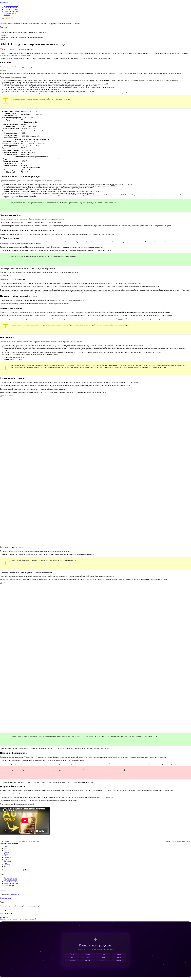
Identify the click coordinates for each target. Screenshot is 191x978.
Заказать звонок (5, 898)
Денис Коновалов (18, 49)
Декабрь (118, 960)
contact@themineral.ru (12, 895)
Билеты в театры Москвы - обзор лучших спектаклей (18, 919)
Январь (72, 954)
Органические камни (11, 6)
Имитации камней (10, 13)
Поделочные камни (10, 7)
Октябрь (87, 960)
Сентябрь (72, 960)
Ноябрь (103, 960)
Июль (103, 957)
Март (103, 954)
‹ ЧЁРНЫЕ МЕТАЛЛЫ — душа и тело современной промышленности (19, 841)
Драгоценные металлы (62, 303)
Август (119, 957)
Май (72, 957)
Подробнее (3, 27)
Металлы (7, 15)
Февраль (87, 954)
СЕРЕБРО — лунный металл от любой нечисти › (177, 841)
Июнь (87, 957)
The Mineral (4, 2)
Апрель (119, 954)
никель (120, 319)
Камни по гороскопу (11, 11)
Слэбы (2, 18)
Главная (2, 37)
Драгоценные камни (11, 9)
